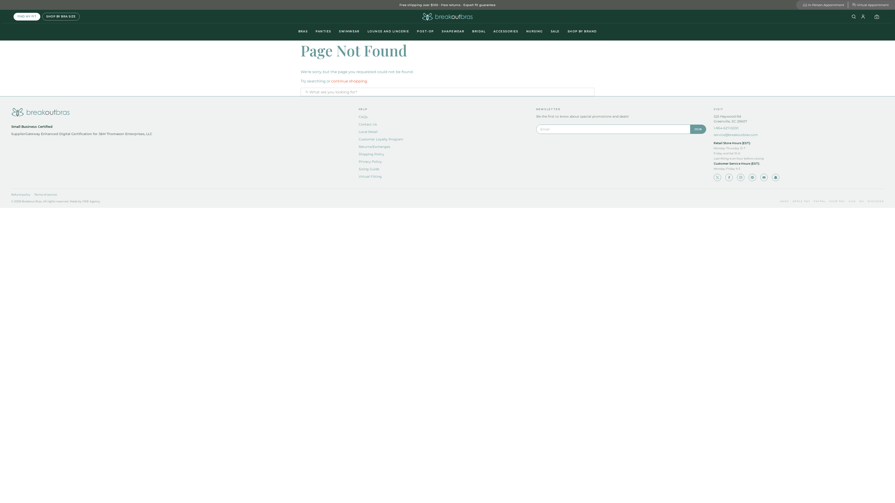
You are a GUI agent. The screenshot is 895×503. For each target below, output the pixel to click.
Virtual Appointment (873, 5)
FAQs (363, 117)
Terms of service (45, 194)
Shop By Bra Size (61, 16)
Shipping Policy (371, 154)
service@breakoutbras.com (736, 135)
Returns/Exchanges (374, 147)
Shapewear (453, 31)
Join (698, 129)
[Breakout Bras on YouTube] (764, 177)
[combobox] (447, 92)
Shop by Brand (582, 31)
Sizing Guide (369, 169)
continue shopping (349, 81)
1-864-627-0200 (726, 128)
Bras (303, 31)
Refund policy (21, 194)
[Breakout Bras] (447, 17)
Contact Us (368, 124)
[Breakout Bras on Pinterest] (752, 177)
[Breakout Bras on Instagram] (740, 177)
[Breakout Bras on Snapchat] (775, 177)
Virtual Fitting (370, 176)
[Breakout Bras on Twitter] (717, 177)
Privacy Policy (370, 162)
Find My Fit (26, 16)
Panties (323, 31)
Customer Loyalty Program (381, 139)
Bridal (478, 31)
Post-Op (425, 31)
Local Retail (368, 132)
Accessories (505, 31)
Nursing (534, 31)
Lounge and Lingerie (388, 31)
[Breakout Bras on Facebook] (729, 177)
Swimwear (349, 31)
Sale (555, 31)
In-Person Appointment (826, 5)
